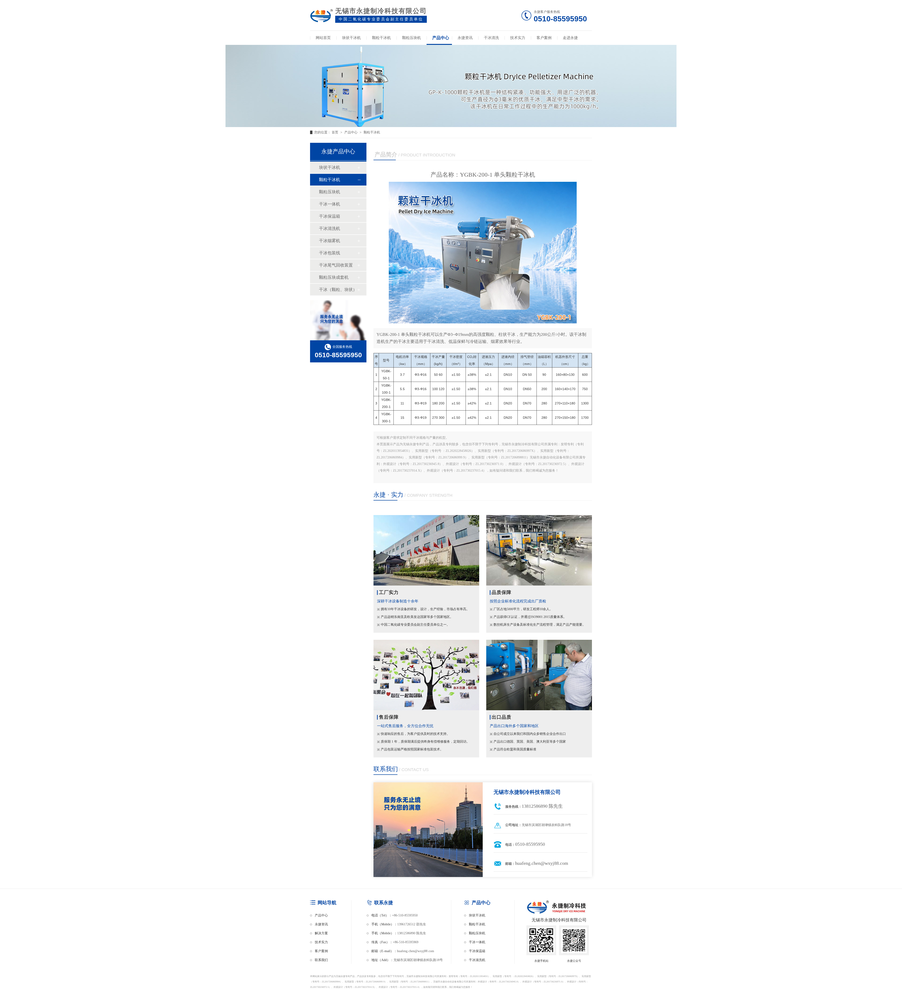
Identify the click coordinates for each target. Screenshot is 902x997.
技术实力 (517, 38)
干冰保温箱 (329, 216)
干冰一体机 (329, 204)
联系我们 (321, 960)
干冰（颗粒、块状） (338, 289)
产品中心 (440, 37)
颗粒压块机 (411, 38)
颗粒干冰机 (381, 38)
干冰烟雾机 (329, 240)
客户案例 (544, 38)
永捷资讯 (465, 38)
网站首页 (323, 38)
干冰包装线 (329, 253)
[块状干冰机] (451, 126)
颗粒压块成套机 (334, 277)
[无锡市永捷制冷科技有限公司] (321, 17)
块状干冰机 (351, 38)
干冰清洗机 (329, 228)
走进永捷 (570, 38)
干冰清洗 (491, 38)
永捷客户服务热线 (560, 16)
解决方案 (321, 933)
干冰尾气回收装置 (336, 265)
